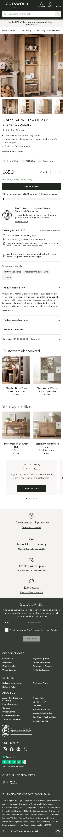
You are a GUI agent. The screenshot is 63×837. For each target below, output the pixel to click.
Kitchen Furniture (17, 30)
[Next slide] (58, 370)
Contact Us (7, 658)
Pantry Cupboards (33, 30)
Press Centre (8, 712)
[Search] (57, 13)
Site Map (37, 706)
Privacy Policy (39, 698)
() (21, 130)
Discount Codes (40, 721)
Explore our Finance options (31, 570)
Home (4, 30)
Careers (6, 708)
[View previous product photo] (2, 65)
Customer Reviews (11, 716)
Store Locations (10, 704)
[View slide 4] (37, 498)
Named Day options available (31, 549)
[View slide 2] (30, 498)
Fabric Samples (9, 666)
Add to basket (31, 186)
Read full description (12, 151)
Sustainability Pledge (42, 713)
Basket (50, 7)
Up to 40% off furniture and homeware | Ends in (31, 22)
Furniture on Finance (42, 666)
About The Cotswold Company (12, 699)
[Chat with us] (58, 832)
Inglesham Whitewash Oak (36, 272)
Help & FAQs (8, 662)
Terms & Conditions (11, 719)
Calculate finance (49, 194)
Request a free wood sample (27, 256)
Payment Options (41, 658)
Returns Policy (9, 687)
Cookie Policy (39, 702)
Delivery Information (12, 683)
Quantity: (44, 172)
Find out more (21, 221)
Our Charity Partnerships (44, 717)
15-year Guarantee (41, 662)
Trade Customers (41, 670)
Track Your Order (40, 683)
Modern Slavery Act (42, 709)
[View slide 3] (33, 498)
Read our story (31, 488)
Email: (8, 622)
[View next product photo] (60, 65)
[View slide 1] (26, 498)
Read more (7, 310)
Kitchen (7, 277)
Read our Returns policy (31, 592)
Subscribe (31, 638)
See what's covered (31, 527)
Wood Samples (9, 670)
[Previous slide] (4, 370)
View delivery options (50, 230)
